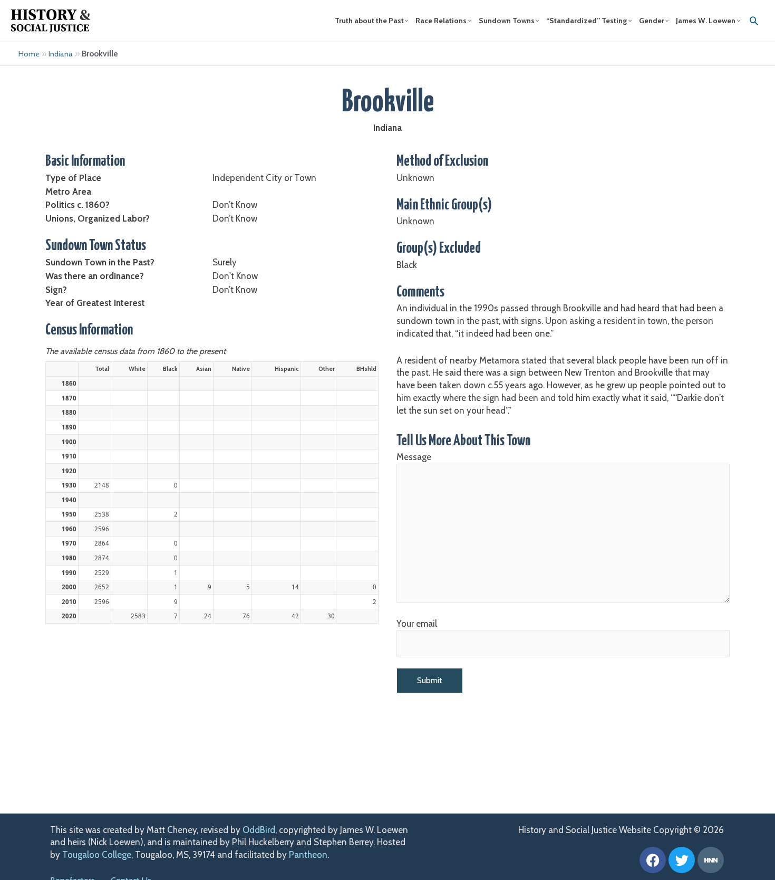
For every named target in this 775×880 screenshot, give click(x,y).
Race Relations (441, 20)
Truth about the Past (369, 20)
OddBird (259, 830)
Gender (651, 20)
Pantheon (308, 854)
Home (29, 54)
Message (413, 457)
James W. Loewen (705, 20)
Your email (416, 623)
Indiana (61, 54)
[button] (754, 20)
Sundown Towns (507, 20)
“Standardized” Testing (586, 20)
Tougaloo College (96, 854)
